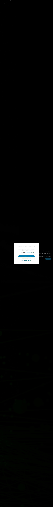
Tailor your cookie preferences (26, 260)
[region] (26, 253)
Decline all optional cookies (26, 258)
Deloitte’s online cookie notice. (29, 252)
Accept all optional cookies (26, 256)
